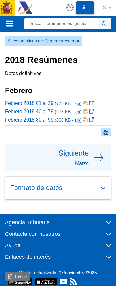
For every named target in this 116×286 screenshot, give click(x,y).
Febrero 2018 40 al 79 (43, 111)
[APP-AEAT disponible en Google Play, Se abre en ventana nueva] (19, 281)
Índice (21, 276)
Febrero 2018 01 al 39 (43, 103)
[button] (105, 8)
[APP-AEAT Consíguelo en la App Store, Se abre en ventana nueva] (46, 281)
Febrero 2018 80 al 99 (43, 120)
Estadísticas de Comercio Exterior (46, 40)
